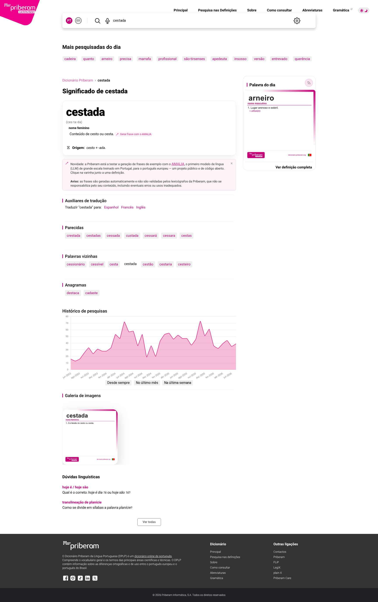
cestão (148, 264)
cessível (97, 264)
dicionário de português (153, 556)
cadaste (91, 293)
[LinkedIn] (87, 580)
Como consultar (279, 10)
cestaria (165, 264)
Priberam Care (282, 578)
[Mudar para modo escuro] (363, 10)
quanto (88, 59)
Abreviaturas (312, 10)
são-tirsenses (194, 59)
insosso (240, 59)
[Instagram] (73, 580)
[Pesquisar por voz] (107, 20)
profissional (167, 59)
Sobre (251, 10)
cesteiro (184, 264)
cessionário (76, 264)
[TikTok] (80, 580)
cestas (186, 235)
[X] (95, 580)
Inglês (140, 207)
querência (302, 59)
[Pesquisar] (97, 20)
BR (78, 20)
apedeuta (219, 59)
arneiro (107, 59)
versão (259, 59)
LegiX (276, 567)
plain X (277, 573)
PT (69, 20)
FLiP (276, 562)
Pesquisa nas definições (225, 557)
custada (132, 235)
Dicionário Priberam (77, 80)
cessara (169, 235)
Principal (181, 10)
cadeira (70, 59)
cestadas (93, 235)
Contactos (279, 552)
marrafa (145, 59)
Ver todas (149, 522)
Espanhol (111, 207)
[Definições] (297, 20)
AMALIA (178, 164)
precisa (125, 59)
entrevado (279, 59)
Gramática (341, 10)
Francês (127, 207)
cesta (114, 264)
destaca (73, 293)
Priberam (279, 557)
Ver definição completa (294, 167)
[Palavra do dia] (309, 83)
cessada (113, 235)
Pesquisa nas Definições (217, 10)
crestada (73, 235)
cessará (151, 235)
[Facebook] (65, 580)
